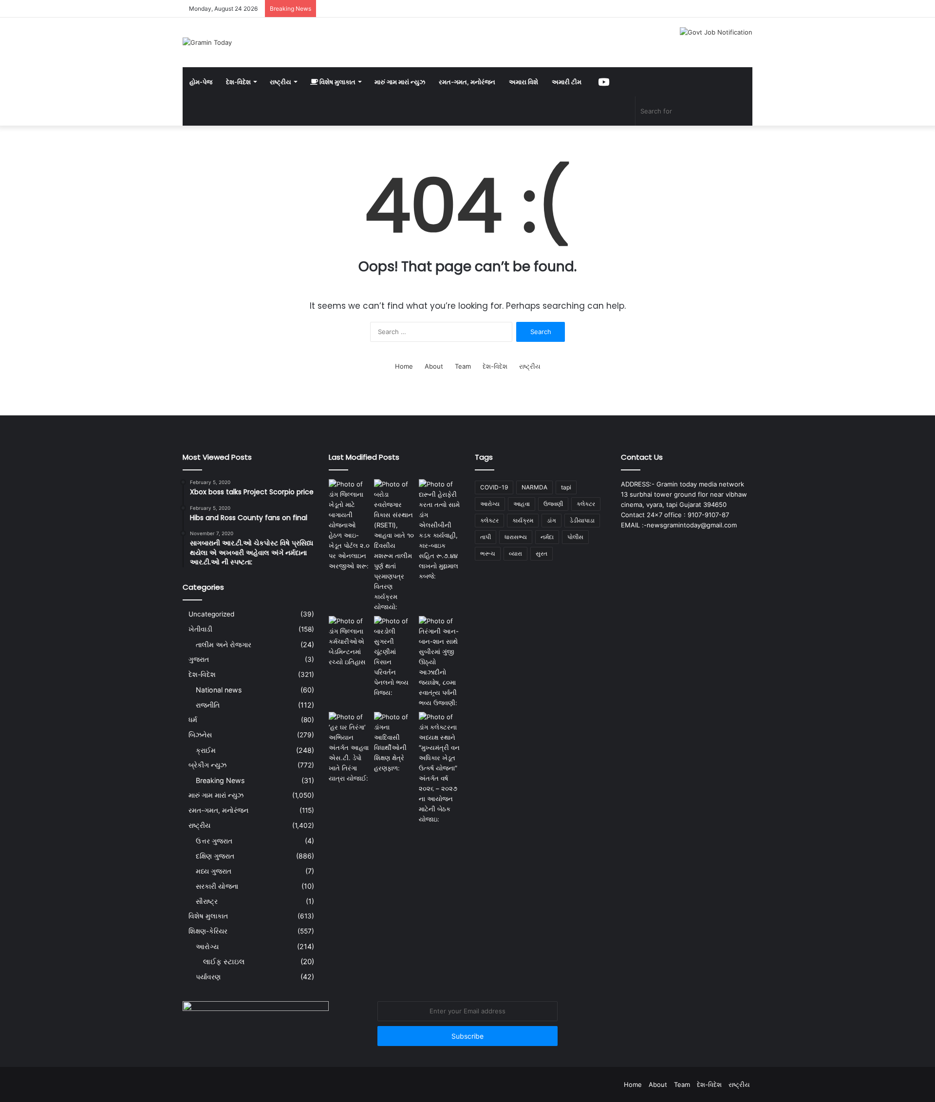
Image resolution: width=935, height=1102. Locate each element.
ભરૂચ (487, 553)
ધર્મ (192, 720)
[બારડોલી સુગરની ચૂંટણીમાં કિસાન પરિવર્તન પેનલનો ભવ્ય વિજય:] (394, 657)
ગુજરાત (198, 659)
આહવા (521, 503)
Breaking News (220, 780)
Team (463, 366)
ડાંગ (551, 520)
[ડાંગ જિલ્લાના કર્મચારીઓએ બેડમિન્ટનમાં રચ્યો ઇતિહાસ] (349, 641)
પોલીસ (575, 537)
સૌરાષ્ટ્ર (207, 901)
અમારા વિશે (523, 82)
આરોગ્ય (207, 946)
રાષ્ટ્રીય (280, 82)
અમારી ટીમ (566, 82)
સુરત (541, 553)
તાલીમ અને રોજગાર (223, 644)
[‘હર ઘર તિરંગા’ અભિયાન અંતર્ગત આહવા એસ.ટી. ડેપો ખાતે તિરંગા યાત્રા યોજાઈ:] (349, 748)
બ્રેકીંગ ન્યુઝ (207, 765)
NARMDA (534, 487)
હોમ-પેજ (200, 82)
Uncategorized (211, 614)
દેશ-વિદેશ (238, 82)
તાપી (485, 537)
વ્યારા (515, 553)
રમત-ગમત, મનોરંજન (467, 82)
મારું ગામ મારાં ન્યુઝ (399, 82)
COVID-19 (494, 487)
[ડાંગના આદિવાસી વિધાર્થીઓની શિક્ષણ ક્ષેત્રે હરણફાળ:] (394, 742)
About (434, 366)
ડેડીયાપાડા (582, 520)
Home (404, 366)
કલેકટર (586, 503)
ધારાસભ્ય (516, 537)
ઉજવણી (553, 503)
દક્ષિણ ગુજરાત (215, 856)
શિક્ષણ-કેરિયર (207, 931)
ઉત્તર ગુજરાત (214, 841)
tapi (566, 487)
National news (219, 690)
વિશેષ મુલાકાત (336, 82)
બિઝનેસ (200, 735)
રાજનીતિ (208, 705)
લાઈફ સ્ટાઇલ (223, 961)
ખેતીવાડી (200, 629)
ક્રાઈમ (206, 750)
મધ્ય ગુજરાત (213, 871)
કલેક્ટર (489, 520)
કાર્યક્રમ (522, 520)
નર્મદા (547, 537)
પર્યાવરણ (208, 976)
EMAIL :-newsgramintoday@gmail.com (679, 525)
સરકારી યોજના (217, 886)
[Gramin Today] (207, 42)
